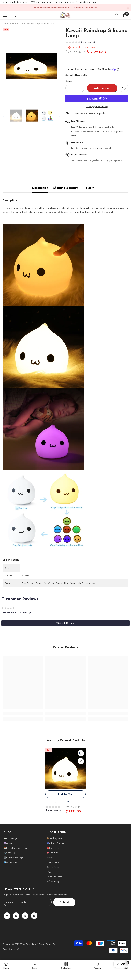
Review (89, 187)
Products (16, 23)
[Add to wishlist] (124, 88)
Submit (64, 902)
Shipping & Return (66, 187)
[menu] (5, 15)
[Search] (14, 15)
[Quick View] (81, 761)
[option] (31, 66)
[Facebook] (7, 915)
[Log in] (117, 15)
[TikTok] (34, 915)
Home (5, 23)
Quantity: (70, 81)
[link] (23, 713)
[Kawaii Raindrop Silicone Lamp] (65, 768)
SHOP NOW (90, 7)
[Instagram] (16, 915)
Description (40, 187)
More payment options (97, 106)
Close (128, 7)
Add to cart (102, 88)
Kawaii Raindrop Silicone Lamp (65, 801)
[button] (3, 115)
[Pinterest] (25, 915)
